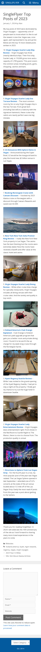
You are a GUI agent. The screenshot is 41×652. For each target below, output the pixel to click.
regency (6, 550)
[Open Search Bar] (24, 2)
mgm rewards (30, 547)
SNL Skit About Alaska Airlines (18, 556)
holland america (12, 547)
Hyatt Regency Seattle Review (18, 378)
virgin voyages (22, 550)
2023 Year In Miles (13, 553)
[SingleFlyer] (3, 2)
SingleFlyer (12, 2)
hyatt (22, 547)
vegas (13, 550)
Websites (9, 543)
